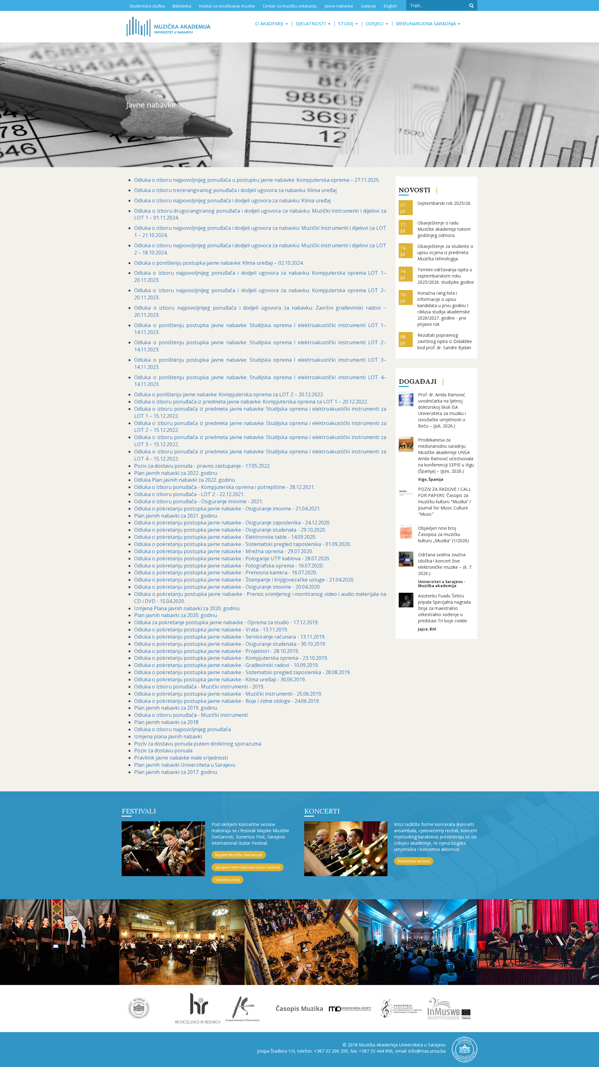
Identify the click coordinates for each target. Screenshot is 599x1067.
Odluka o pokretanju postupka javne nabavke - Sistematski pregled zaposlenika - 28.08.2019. (242, 672)
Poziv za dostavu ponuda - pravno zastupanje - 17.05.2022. (202, 465)
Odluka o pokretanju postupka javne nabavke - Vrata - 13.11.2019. (211, 629)
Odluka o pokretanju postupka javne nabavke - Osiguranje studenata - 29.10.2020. (230, 529)
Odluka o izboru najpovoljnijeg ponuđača (182, 729)
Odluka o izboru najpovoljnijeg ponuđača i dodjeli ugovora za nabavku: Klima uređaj (232, 200)
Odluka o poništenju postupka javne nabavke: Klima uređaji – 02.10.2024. (219, 262)
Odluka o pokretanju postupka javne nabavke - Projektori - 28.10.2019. (216, 651)
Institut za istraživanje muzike (227, 6)
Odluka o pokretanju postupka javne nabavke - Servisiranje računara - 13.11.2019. (229, 636)
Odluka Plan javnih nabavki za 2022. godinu (184, 479)
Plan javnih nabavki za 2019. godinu (175, 707)
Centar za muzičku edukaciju (290, 6)
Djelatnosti (311, 23)
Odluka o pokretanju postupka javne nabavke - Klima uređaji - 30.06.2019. (220, 679)
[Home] (168, 27)
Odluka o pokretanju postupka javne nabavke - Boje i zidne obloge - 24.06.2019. (227, 701)
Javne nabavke (339, 6)
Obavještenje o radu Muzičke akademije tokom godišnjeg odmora (444, 229)
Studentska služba (147, 6)
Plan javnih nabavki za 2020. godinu (175, 615)
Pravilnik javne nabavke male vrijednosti (181, 757)
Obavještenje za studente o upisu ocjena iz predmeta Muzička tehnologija (445, 252)
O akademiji (270, 23)
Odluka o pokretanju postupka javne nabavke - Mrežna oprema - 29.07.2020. (223, 551)
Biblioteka (182, 6)
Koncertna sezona (414, 861)
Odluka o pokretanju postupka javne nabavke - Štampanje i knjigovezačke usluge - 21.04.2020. (244, 579)
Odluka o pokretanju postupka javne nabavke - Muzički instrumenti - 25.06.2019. (228, 693)
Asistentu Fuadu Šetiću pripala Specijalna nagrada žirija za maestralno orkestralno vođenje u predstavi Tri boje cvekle (444, 608)
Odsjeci (375, 23)
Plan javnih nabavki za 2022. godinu (175, 473)
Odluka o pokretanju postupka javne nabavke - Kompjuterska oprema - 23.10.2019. (231, 657)
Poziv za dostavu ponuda (163, 750)
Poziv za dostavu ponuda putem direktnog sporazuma (197, 743)
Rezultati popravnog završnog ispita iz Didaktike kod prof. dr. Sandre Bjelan (444, 341)
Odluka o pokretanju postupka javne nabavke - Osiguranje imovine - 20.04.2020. (227, 586)
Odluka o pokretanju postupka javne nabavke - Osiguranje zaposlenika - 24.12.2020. (232, 522)
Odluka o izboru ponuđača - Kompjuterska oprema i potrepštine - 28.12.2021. (224, 487)
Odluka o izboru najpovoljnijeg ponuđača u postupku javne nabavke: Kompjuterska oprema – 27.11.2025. (257, 179)
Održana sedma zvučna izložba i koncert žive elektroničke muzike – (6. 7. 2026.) (445, 564)
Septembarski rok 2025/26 (443, 203)
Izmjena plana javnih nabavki (168, 736)
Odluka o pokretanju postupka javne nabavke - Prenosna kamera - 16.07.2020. (225, 572)
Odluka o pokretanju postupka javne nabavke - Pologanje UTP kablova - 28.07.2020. (232, 558)
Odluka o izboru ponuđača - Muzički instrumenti (191, 715)
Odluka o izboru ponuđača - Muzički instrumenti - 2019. (199, 686)
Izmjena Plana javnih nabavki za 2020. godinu (187, 608)
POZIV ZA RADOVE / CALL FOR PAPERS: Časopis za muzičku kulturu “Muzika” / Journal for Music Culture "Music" (444, 501)
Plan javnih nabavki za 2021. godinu (175, 515)
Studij (346, 23)
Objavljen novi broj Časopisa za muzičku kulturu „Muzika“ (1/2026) (443, 534)
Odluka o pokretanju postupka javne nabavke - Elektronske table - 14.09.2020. (225, 537)
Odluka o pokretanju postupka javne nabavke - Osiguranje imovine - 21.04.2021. (227, 508)
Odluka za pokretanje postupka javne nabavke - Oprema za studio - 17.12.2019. (226, 622)
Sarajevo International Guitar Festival (247, 867)
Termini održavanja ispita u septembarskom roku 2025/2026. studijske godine (445, 276)
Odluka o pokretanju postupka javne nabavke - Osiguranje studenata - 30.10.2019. (230, 643)
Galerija (368, 6)
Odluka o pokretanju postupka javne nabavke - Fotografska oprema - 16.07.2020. (229, 565)
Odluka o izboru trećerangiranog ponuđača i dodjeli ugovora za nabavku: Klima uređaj (236, 190)
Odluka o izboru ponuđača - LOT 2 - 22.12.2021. (189, 494)
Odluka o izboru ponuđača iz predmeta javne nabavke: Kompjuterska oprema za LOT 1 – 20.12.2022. (251, 401)
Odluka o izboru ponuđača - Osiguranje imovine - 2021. (198, 501)
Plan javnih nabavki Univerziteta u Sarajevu (184, 764)
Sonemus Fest (227, 879)
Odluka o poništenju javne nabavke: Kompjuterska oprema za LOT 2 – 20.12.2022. (229, 394)
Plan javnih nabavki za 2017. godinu (175, 772)
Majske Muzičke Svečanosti (238, 854)
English (390, 6)
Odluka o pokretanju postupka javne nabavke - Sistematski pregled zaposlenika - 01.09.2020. (242, 544)
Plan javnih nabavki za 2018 (166, 722)
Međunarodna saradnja (426, 23)
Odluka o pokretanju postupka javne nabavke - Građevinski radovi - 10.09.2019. (226, 665)
